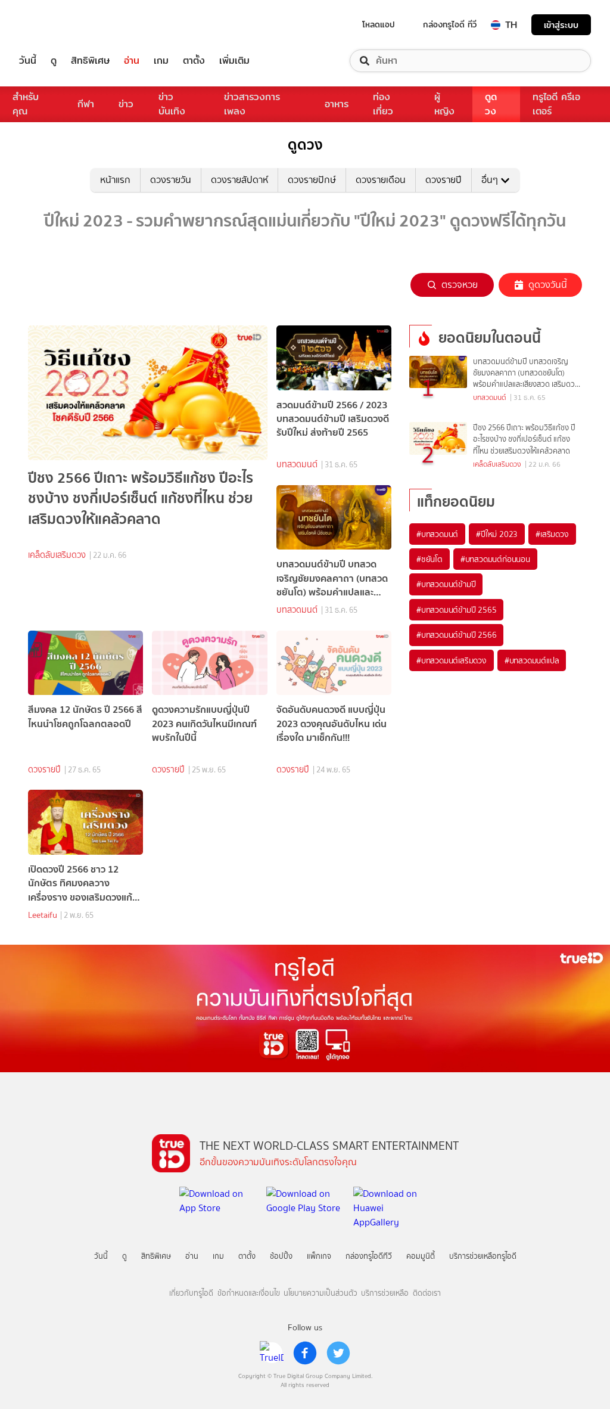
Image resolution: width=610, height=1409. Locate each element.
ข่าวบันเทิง (171, 104)
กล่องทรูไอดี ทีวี (450, 24)
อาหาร (336, 104)
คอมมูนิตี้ (420, 1256)
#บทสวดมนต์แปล (532, 660)
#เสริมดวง (552, 534)
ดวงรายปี (443, 180)
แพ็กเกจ (319, 1256)
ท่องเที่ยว (383, 104)
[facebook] (305, 1353)
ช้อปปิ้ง (281, 1256)
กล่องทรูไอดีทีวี (369, 1256)
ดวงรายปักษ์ (312, 180)
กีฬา (85, 104)
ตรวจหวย (459, 284)
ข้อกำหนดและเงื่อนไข (248, 1293)
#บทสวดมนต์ (437, 534)
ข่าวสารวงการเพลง (252, 104)
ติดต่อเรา (427, 1293)
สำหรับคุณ (26, 104)
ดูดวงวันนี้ (547, 284)
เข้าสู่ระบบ (561, 25)
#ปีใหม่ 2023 (497, 534)
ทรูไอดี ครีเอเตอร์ (556, 104)
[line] (272, 1353)
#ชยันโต (429, 559)
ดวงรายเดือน (381, 180)
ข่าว (126, 104)
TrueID (55, 24)
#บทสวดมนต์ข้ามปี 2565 (456, 610)
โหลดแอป (378, 24)
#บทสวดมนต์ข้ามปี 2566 (456, 635)
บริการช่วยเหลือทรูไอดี (482, 1256)
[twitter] (338, 1353)
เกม (161, 61)
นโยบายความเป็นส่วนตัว (320, 1293)
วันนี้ (27, 61)
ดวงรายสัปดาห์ (239, 180)
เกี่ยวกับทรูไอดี (191, 1293)
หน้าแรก (115, 180)
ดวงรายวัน (170, 180)
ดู (54, 61)
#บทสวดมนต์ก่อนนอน (495, 559)
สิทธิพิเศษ (90, 61)
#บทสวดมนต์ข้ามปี (445, 584)
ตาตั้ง (194, 61)
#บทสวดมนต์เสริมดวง (451, 660)
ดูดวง (491, 104)
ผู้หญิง (444, 104)
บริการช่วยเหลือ (385, 1293)
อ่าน (131, 61)
